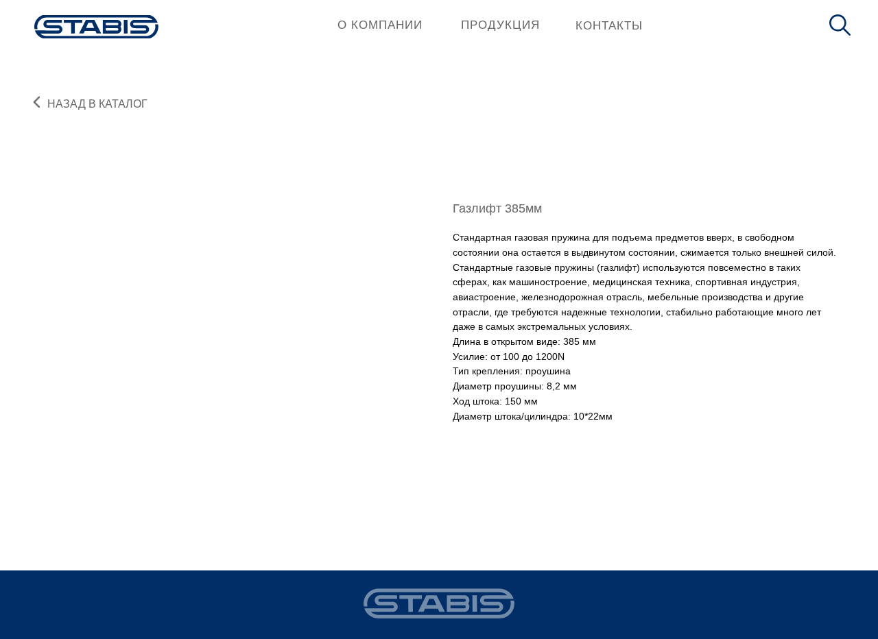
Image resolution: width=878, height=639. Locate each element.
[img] (96, 26)
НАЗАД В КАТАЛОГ (97, 104)
